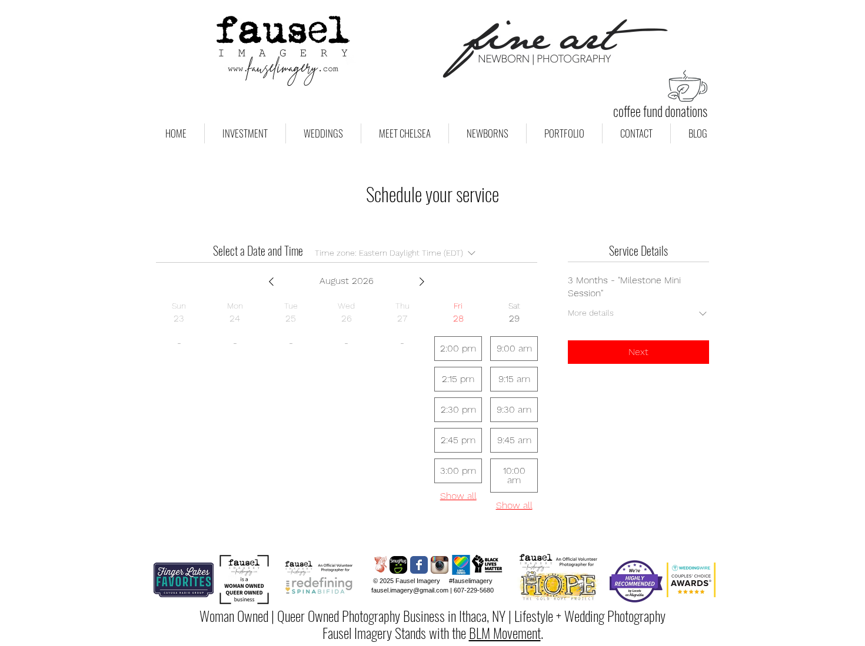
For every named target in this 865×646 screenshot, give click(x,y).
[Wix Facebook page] (419, 565)
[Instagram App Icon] (439, 565)
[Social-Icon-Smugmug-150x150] (398, 565)
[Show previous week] (271, 282)
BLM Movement (505, 632)
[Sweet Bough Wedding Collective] (378, 565)
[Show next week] (422, 282)
